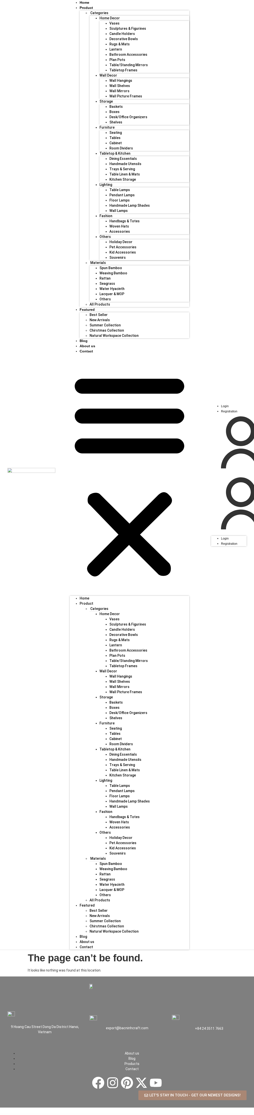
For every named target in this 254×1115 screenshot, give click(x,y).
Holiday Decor (120, 242)
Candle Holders (122, 34)
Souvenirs (117, 257)
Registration (229, 411)
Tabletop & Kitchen (114, 153)
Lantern (115, 49)
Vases (114, 23)
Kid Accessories (122, 252)
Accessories (119, 231)
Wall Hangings (120, 81)
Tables (115, 138)
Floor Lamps (119, 200)
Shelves (115, 122)
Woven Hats (119, 226)
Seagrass (107, 284)
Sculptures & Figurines (127, 28)
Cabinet (115, 143)
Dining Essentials (123, 159)
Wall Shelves (119, 86)
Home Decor (109, 18)
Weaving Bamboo (113, 273)
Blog (83, 937)
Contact (86, 351)
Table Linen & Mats (124, 174)
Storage (106, 101)
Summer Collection (105, 325)
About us (87, 942)
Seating (115, 133)
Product (86, 603)
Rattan (105, 278)
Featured (87, 310)
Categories (99, 13)
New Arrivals (100, 320)
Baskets (116, 107)
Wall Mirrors (119, 91)
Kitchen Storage (122, 179)
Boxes (114, 112)
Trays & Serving (122, 169)
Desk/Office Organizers (128, 117)
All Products (100, 304)
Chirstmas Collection (107, 330)
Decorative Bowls (123, 39)
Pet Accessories (122, 247)
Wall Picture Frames (125, 96)
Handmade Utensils (125, 164)
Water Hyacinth (112, 289)
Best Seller (99, 315)
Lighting (105, 185)
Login (225, 406)
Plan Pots (117, 60)
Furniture (107, 127)
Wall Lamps (118, 211)
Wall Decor (108, 75)
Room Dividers (121, 148)
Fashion (105, 216)
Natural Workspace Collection (114, 336)
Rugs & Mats (119, 44)
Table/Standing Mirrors (128, 65)
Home (84, 598)
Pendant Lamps (122, 195)
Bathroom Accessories (128, 55)
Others (105, 237)
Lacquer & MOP (111, 294)
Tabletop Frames (123, 70)
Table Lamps (119, 190)
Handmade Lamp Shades (129, 205)
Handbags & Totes (124, 221)
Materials (98, 263)
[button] (129, 475)
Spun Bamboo (110, 268)
